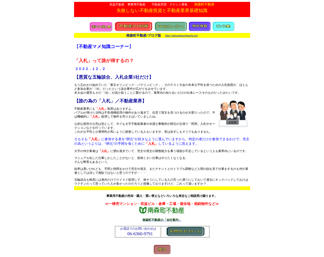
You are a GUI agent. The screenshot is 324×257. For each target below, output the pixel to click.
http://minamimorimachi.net (181, 35)
